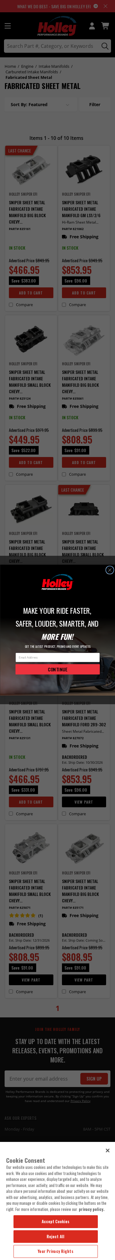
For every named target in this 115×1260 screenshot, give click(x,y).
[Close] (107, 1150)
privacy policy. (92, 1209)
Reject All (55, 1236)
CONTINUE (57, 669)
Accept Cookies (56, 1221)
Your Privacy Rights (55, 1251)
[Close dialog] (109, 570)
